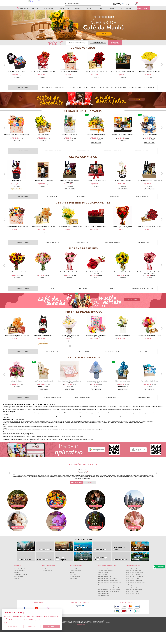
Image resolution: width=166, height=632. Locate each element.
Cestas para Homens (142, 242)
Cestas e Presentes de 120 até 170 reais (113, 87)
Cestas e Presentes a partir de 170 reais (142, 87)
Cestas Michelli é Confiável (20, 574)
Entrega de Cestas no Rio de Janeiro (134, 572)
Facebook (24, 608)
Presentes (89, 8)
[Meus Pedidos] (132, 4)
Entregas (72, 572)
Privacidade (16, 572)
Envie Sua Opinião (76, 482)
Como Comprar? (74, 578)
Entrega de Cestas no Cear (132, 587)
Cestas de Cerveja (53, 196)
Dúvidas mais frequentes (75, 568)
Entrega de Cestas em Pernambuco (134, 589)
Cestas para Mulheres (112, 242)
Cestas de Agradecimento (113, 151)
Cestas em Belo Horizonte (137, 558)
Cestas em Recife (100, 549)
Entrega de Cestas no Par (132, 584)
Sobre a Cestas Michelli (19, 568)
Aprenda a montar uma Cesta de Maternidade (108, 587)
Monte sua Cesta (126, 8)
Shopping (111, 8)
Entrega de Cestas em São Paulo (133, 570)
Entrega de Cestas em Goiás (132, 593)
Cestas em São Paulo (26, 549)
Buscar (115, 43)
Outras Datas (45, 568)
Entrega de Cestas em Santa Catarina (134, 580)
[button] (82, 39)
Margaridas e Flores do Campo (142, 288)
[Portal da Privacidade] (80, 606)
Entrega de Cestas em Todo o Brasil (134, 568)
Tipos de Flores (64, 8)
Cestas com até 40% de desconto (105, 570)
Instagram (48, 608)
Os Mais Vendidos (83, 47)
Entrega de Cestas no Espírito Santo (134, 576)
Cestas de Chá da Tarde (53, 151)
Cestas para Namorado (142, 397)
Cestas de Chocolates (112, 351)
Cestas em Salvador (63, 549)
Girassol (113, 288)
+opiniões (89, 482)
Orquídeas (83, 288)
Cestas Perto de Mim (83, 539)
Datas (100, 8)
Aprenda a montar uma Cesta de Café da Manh (109, 589)
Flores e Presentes (83, 248)
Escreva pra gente (81, 623)
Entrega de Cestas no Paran (133, 578)
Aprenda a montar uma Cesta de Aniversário (108, 586)
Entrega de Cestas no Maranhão (133, 586)
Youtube (36, 608)
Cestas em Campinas (45, 549)
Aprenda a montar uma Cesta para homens (108, 580)
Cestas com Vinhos (83, 156)
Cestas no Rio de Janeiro (81, 548)
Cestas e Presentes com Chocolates (83, 202)
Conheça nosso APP (102, 574)
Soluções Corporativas (19, 570)
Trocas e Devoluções (75, 576)
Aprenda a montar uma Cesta (105, 576)
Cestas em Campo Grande (100, 558)
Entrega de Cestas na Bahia (132, 591)
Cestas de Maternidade (83, 357)
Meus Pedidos (73, 574)
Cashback (123, 4)
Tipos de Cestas (48, 8)
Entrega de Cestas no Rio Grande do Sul (135, 582)
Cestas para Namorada (142, 151)
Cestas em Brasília (119, 559)
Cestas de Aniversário (82, 397)
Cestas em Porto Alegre (119, 548)
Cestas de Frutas (83, 151)
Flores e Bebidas (113, 196)
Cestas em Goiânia (25, 559)
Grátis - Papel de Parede (103, 595)
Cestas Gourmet (83, 196)
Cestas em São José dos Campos (139, 548)
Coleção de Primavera (47, 570)
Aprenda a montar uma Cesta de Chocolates (108, 591)
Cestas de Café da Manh (83, 111)
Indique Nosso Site (18, 576)
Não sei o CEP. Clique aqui (98, 42)
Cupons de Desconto (103, 572)
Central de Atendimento (75, 570)
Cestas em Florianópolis (61, 558)
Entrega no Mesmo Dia (103, 568)
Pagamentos (17, 578)
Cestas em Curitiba (82, 559)
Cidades (77, 8)
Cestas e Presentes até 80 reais (53, 87)
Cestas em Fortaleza (44, 559)
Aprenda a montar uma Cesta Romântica (107, 578)
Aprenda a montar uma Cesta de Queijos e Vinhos (109, 582)
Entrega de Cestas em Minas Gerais (134, 574)
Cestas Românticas (53, 242)
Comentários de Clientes (103, 593)
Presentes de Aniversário (83, 311)
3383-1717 (117, 4)
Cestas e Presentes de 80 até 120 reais (83, 87)
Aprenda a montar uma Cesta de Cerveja (107, 584)
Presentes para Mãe (142, 196)
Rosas (53, 288)
